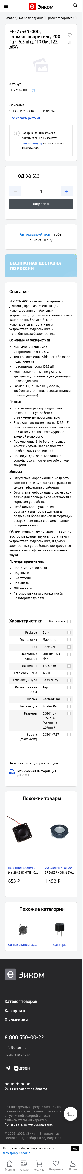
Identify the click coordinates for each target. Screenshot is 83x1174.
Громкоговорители (60, 18)
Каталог (10, 18)
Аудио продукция (31, 18)
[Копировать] (33, 90)
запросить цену (32, 143)
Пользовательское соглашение (28, 1125)
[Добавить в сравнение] (70, 43)
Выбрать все (57, 621)
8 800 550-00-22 (24, 1037)
